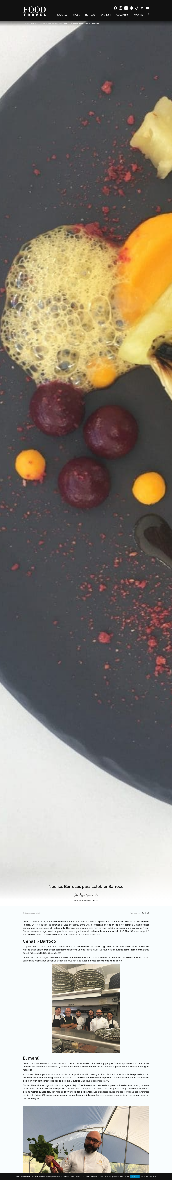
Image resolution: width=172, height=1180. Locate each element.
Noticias (90, 15)
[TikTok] (136, 8)
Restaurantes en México (50, 24)
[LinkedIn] (126, 8)
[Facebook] (115, 8)
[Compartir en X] (143, 913)
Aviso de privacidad (149, 1176)
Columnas (122, 15)
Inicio (27, 24)
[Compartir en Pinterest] (148, 913)
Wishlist (106, 15)
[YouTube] (147, 8)
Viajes (76, 15)
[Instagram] (120, 8)
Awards (138, 15)
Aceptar (135, 1176)
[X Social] (142, 8)
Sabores (62, 15)
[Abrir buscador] (147, 14)
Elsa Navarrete (89, 895)
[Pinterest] (131, 8)
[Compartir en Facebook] (145, 913)
